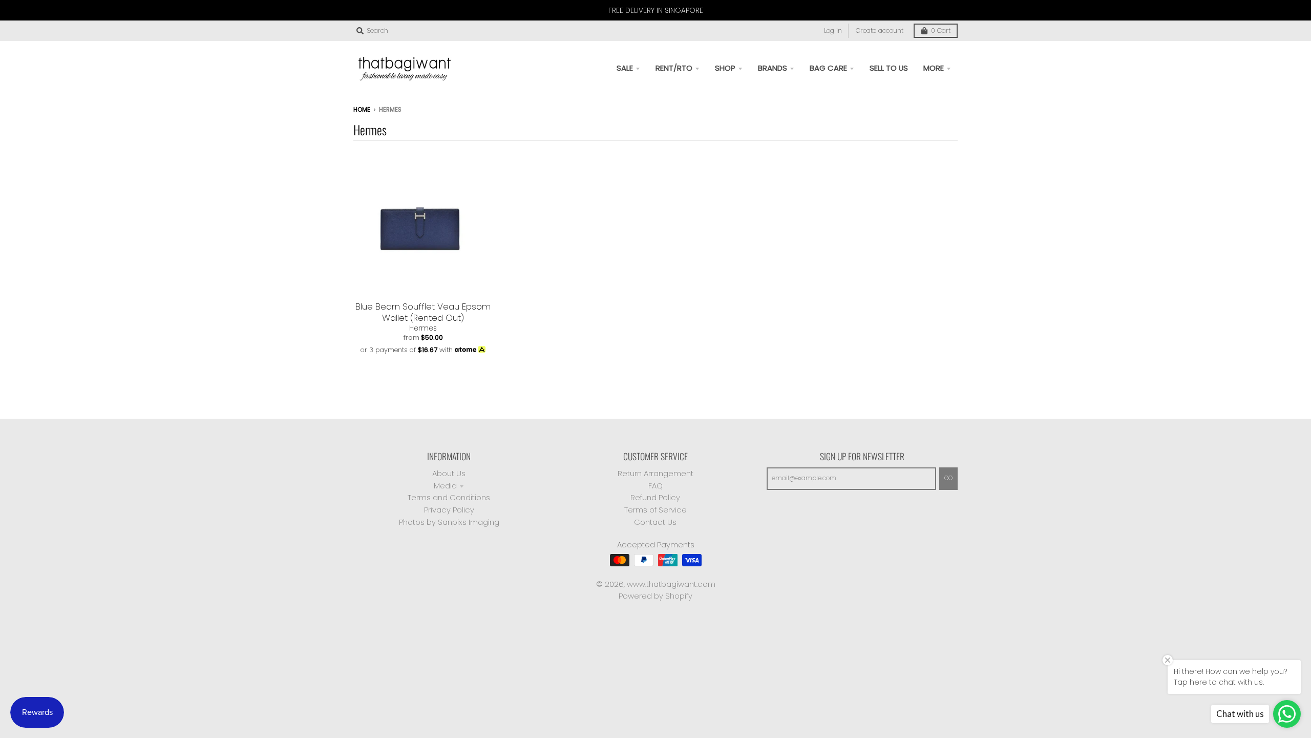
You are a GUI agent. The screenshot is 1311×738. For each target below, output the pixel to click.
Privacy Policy (449, 509)
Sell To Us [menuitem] (889, 68)
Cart (940, 30)
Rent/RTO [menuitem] (674, 68)
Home (361, 110)
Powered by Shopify (655, 595)
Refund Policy (655, 497)
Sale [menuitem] (625, 68)
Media (445, 485)
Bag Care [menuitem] (828, 68)
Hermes (423, 328)
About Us (449, 473)
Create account (879, 30)
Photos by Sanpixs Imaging (449, 522)
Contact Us (655, 522)
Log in (833, 30)
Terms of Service (655, 509)
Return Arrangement (655, 473)
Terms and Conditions (449, 497)
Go (948, 478)
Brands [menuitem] (772, 68)
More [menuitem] (933, 68)
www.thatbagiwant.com (671, 584)
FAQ (655, 485)
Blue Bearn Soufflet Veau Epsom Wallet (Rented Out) (423, 312)
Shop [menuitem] (725, 68)
